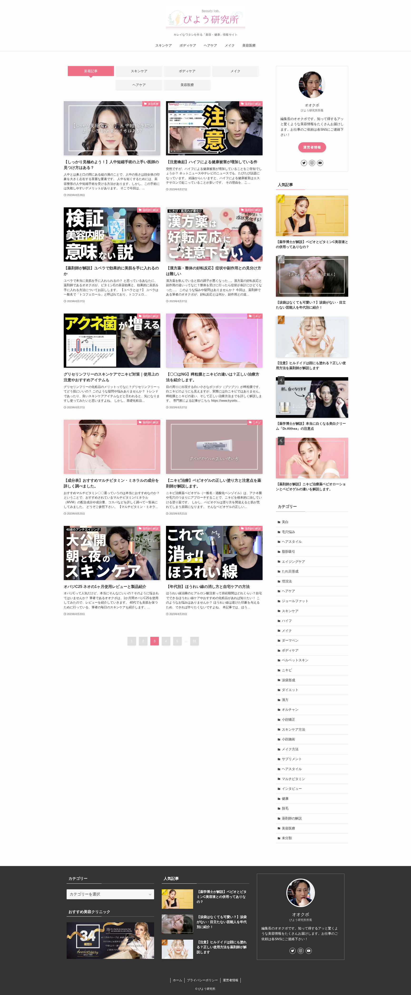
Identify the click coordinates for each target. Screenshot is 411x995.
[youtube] (320, 163)
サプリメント (292, 759)
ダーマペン (290, 640)
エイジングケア (293, 561)
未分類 (287, 838)
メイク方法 (290, 749)
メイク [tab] (235, 71)
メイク (287, 631)
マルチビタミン (293, 779)
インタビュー (292, 788)
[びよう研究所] (205, 17)
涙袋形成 (288, 680)
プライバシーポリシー (202, 980)
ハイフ (287, 621)
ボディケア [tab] (187, 71)
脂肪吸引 (288, 551)
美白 (285, 522)
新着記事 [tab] (91, 71)
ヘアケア (288, 591)
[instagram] (312, 163)
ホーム (177, 980)
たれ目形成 (290, 571)
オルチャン (290, 709)
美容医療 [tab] (187, 85)
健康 (285, 798)
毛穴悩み (288, 532)
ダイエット (290, 690)
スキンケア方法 (293, 729)
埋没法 (287, 581)
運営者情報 (312, 147)
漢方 (285, 700)
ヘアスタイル (292, 541)
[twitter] (304, 163)
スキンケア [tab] (139, 71)
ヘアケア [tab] (139, 85)
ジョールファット (295, 601)
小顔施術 (288, 739)
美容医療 (288, 828)
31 (194, 641)
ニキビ (287, 670)
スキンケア (290, 611)
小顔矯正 (288, 719)
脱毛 (285, 808)
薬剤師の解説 (292, 818)
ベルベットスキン (295, 660)
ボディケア (290, 650)
